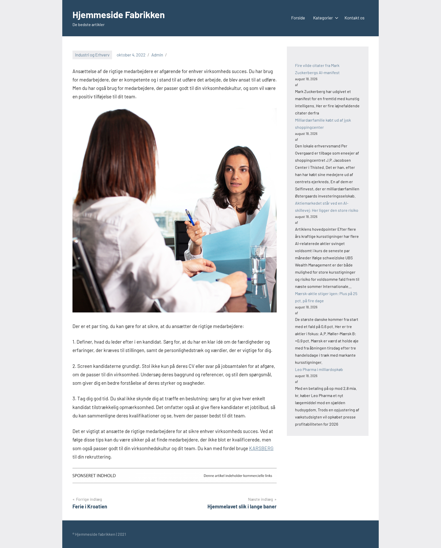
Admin (157, 54)
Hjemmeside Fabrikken (118, 14)
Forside (298, 17)
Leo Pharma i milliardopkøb (319, 369)
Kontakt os (354, 17)
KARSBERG (261, 448)
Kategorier (323, 17)
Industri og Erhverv (92, 54)
